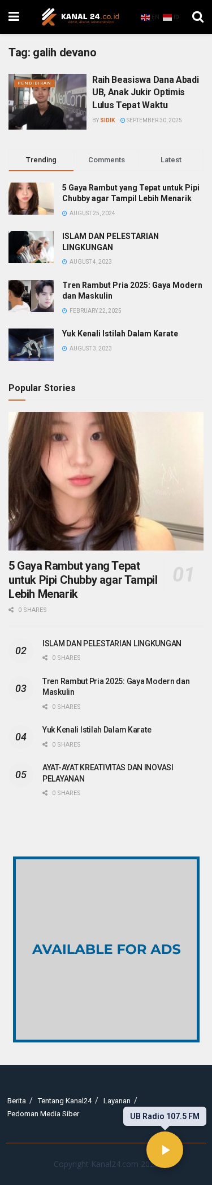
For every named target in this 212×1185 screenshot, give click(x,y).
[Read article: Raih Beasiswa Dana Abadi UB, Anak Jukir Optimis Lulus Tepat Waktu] (47, 102)
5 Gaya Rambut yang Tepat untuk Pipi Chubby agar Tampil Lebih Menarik (82, 580)
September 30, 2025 (154, 120)
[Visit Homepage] (80, 17)
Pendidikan (34, 83)
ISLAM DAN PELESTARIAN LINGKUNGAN (111, 643)
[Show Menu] (13, 17)
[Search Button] (198, 17)
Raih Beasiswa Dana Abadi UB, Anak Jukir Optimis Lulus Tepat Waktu (145, 92)
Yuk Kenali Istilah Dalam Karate (120, 333)
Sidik (107, 120)
